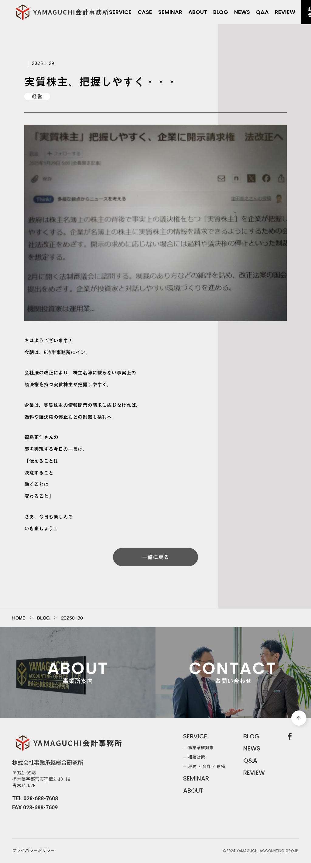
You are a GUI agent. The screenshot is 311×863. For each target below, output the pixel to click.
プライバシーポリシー (33, 851)
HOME (19, 618)
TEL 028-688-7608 (35, 798)
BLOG (43, 618)
